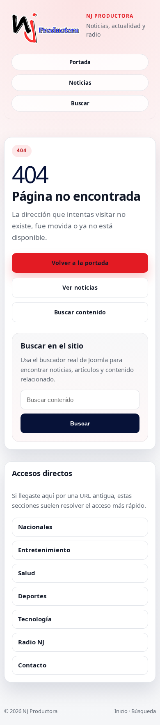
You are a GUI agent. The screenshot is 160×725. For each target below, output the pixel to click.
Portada (80, 62)
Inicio (121, 711)
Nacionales (35, 527)
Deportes (32, 596)
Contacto (32, 665)
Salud (26, 573)
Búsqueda (143, 711)
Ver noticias (80, 287)
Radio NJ (31, 642)
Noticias (80, 82)
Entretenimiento (44, 550)
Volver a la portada (80, 263)
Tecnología (35, 619)
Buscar (80, 103)
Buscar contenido (80, 312)
